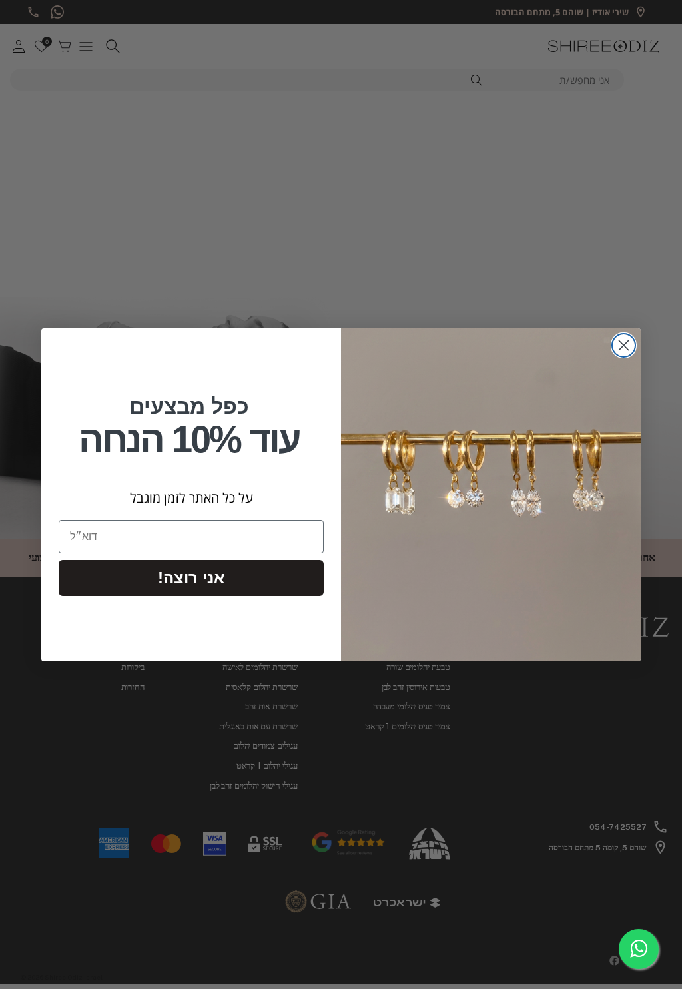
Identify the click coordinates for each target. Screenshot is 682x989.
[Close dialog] (623, 345)
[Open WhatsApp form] (639, 949)
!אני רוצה (191, 578)
